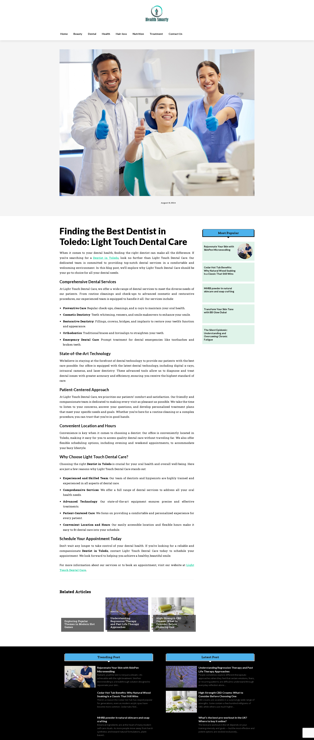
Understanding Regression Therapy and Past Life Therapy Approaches (124, 623)
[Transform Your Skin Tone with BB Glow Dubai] (245, 314)
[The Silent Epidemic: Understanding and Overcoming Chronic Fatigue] (245, 334)
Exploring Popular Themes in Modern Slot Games (79, 624)
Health (114, 612)
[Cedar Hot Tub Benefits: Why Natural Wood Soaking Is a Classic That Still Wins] (245, 272)
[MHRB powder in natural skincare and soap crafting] (245, 293)
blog (67, 615)
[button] (224, 34)
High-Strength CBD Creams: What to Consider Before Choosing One (168, 623)
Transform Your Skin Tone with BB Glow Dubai (219, 311)
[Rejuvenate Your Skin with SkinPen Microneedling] (245, 251)
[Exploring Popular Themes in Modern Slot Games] (81, 613)
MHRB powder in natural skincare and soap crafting (219, 290)
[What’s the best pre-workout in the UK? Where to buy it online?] (181, 727)
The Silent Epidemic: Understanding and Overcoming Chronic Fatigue (215, 334)
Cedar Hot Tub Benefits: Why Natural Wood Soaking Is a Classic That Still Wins (220, 270)
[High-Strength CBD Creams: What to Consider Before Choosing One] (172, 613)
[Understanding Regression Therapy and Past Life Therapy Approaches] (126, 613)
